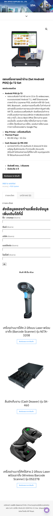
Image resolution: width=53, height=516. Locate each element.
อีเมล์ (8, 227)
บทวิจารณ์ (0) (25, 195)
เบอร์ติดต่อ (10, 245)
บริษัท (8, 236)
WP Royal (30, 511)
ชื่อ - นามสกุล (11, 217)
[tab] (9, 195)
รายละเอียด (9, 195)
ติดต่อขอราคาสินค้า (12, 176)
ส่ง (4, 264)
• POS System (14, 186)
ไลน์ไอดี (9, 255)
